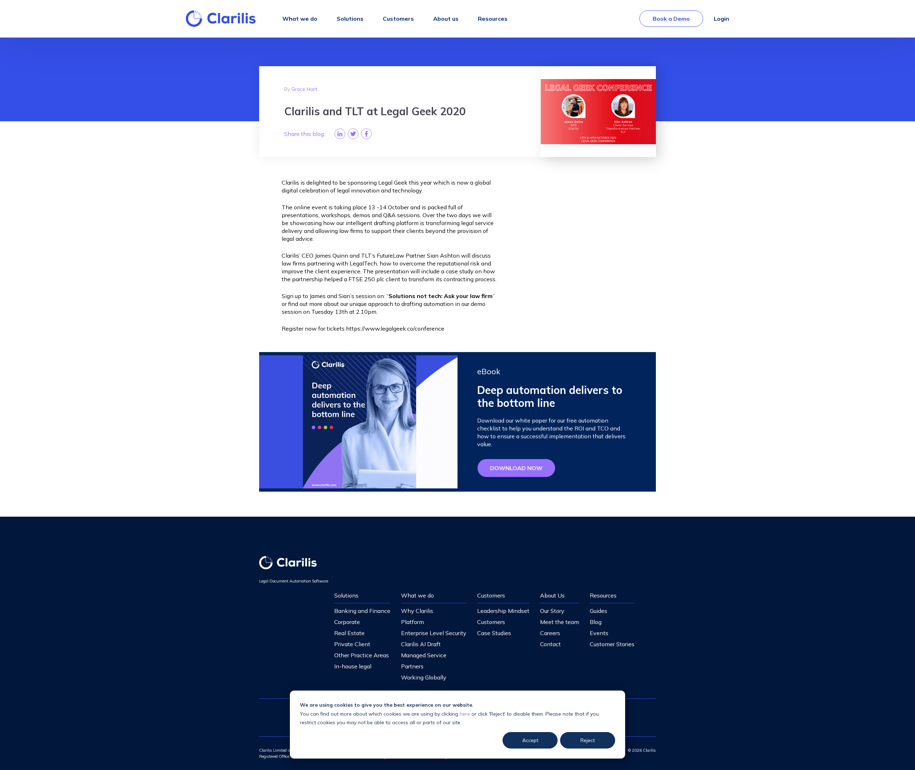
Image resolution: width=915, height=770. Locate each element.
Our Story (552, 610)
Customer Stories (612, 644)
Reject (587, 740)
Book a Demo (671, 18)
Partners (412, 666)
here (465, 714)
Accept (530, 740)
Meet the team (559, 621)
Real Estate (349, 633)
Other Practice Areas (361, 655)
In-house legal (352, 666)
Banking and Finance (362, 610)
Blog (596, 621)
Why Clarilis (417, 610)
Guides (598, 610)
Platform (412, 621)
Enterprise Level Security (433, 633)
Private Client (352, 644)
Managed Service (423, 655)
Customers (491, 595)
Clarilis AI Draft (421, 644)
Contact (550, 644)
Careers (550, 633)
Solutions (346, 595)
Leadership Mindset (503, 610)
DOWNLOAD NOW (516, 468)
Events (599, 633)
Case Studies (494, 633)
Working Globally (423, 677)
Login (721, 18)
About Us (552, 595)
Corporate (347, 621)
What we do (417, 595)
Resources (603, 595)
